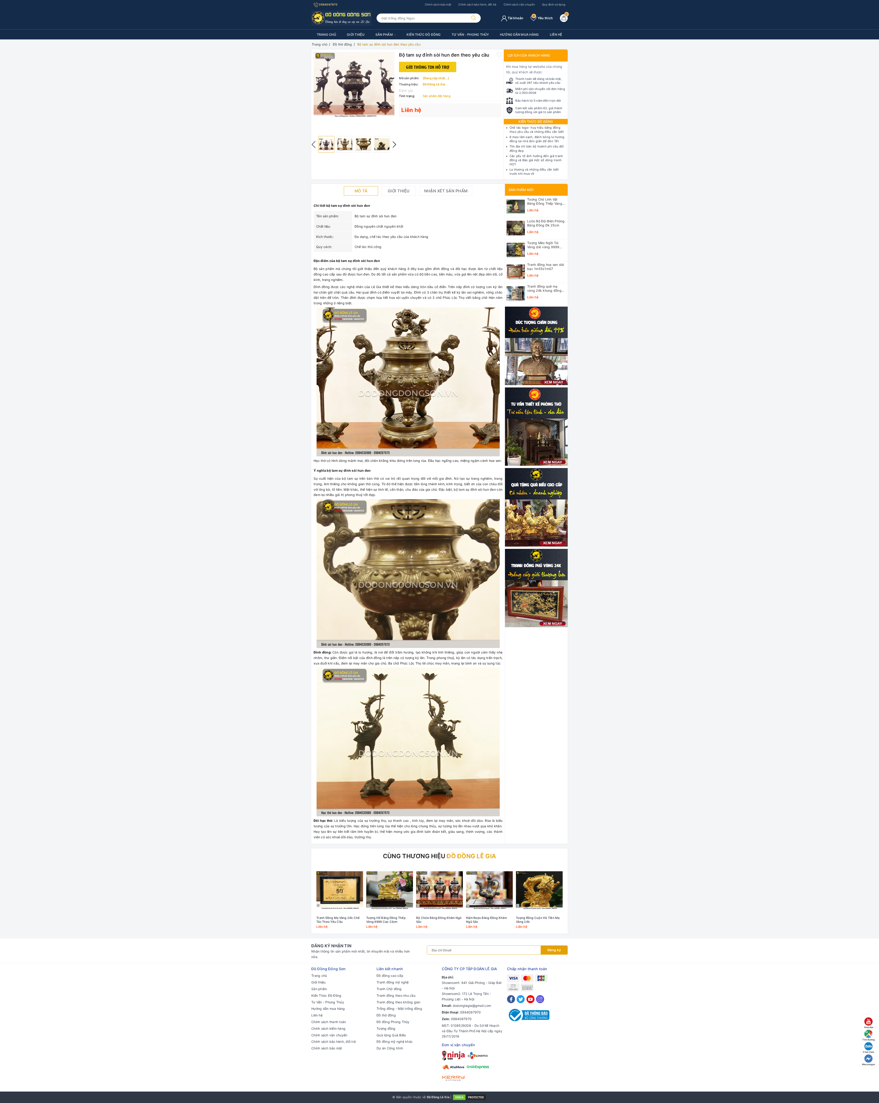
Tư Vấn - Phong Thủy (470, 34)
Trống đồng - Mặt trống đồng (399, 1008)
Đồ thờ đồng (386, 1015)
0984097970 (327, 4)
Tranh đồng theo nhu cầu (396, 995)
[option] (354, 84)
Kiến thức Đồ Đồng (535, 121)
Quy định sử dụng (553, 4)
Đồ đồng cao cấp (390, 976)
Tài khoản (515, 18)
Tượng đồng (386, 1028)
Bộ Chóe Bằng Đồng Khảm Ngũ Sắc (439, 919)
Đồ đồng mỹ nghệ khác (395, 1041)
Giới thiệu (356, 34)
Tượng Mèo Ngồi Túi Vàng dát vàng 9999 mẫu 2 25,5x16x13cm (544, 245)
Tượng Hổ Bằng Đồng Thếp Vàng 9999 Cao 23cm (386, 919)
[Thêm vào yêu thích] (499, 54)
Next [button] (394, 144)
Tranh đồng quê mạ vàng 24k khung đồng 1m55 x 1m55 (544, 288)
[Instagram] (540, 999)
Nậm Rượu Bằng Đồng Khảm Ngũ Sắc (486, 919)
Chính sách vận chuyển (519, 4)
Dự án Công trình (390, 1048)
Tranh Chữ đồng (389, 989)
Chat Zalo (868, 1052)
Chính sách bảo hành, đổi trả (477, 4)
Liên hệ (556, 34)
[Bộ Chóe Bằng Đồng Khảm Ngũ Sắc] (439, 890)
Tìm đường (868, 1039)
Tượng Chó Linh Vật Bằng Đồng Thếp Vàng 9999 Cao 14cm (544, 201)
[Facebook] (511, 999)
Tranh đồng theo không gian (399, 1002)
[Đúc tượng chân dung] (536, 345)
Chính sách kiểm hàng (328, 1028)
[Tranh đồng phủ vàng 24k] (536, 588)
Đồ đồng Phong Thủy (393, 1022)
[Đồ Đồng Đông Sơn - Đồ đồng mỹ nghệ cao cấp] (341, 18)
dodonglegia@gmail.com (472, 1006)
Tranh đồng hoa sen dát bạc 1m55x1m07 (545, 267)
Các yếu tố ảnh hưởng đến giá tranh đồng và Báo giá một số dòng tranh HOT (536, 160)
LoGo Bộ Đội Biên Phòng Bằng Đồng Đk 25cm (546, 223)
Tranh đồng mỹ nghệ (393, 982)
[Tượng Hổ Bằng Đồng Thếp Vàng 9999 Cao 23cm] (389, 890)
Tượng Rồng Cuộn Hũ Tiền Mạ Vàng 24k (538, 919)
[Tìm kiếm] (474, 18)
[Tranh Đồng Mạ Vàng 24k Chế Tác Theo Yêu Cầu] (339, 890)
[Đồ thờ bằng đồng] (536, 426)
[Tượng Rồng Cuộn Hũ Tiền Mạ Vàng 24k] (539, 890)
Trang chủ (326, 34)
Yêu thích (543, 18)
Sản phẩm (384, 34)
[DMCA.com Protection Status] (469, 1097)
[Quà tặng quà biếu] (536, 507)
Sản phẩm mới (521, 190)
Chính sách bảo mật (438, 4)
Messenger (868, 1064)
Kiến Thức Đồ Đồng (424, 34)
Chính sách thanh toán (328, 1022)
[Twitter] (521, 999)
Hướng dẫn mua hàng (519, 34)
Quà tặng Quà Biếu (391, 1035)
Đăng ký (554, 950)
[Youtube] (530, 999)
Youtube (869, 1027)
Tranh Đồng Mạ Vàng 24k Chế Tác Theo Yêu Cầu (338, 919)
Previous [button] (313, 144)
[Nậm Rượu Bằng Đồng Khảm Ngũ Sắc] (489, 890)
